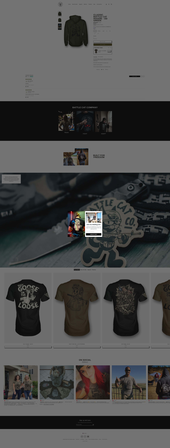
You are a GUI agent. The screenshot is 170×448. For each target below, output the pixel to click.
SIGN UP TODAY (93, 234)
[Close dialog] (101, 212)
